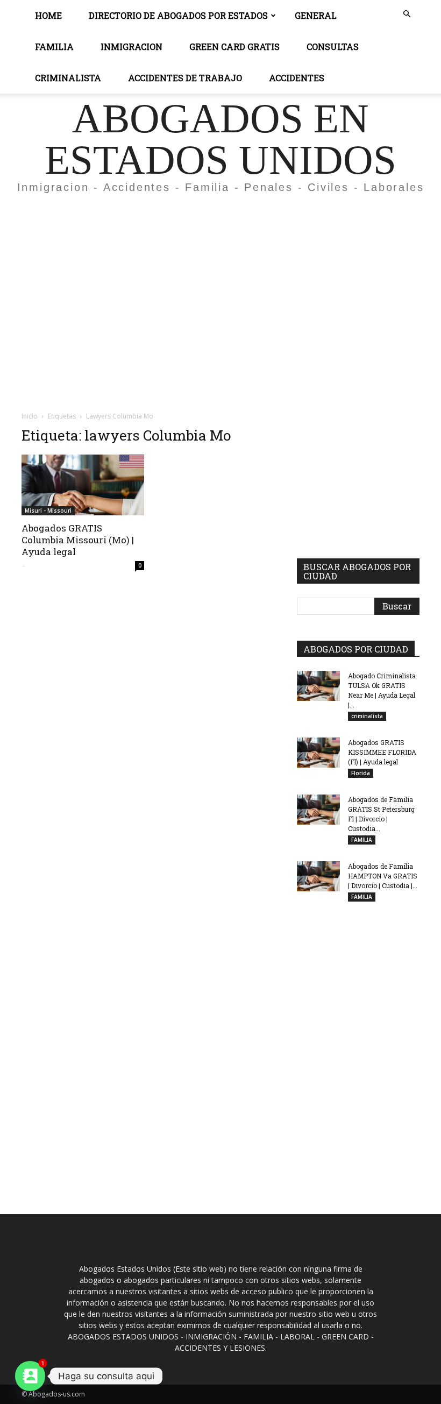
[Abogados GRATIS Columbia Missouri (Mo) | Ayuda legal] (83, 485)
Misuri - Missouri (48, 510)
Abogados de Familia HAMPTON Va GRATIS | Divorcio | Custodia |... (382, 876)
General (316, 15)
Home (48, 15)
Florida (360, 773)
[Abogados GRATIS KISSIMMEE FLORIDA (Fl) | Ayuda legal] (318, 753)
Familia (54, 46)
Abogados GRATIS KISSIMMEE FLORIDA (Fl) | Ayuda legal (382, 752)
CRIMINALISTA (68, 77)
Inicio (30, 416)
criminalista (367, 716)
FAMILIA (361, 839)
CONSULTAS (333, 46)
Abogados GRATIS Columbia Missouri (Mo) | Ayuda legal (78, 540)
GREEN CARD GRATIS (234, 46)
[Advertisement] (220, 282)
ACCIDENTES (296, 77)
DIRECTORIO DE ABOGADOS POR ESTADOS (178, 15)
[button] (406, 14)
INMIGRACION (131, 46)
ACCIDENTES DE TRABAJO (185, 77)
